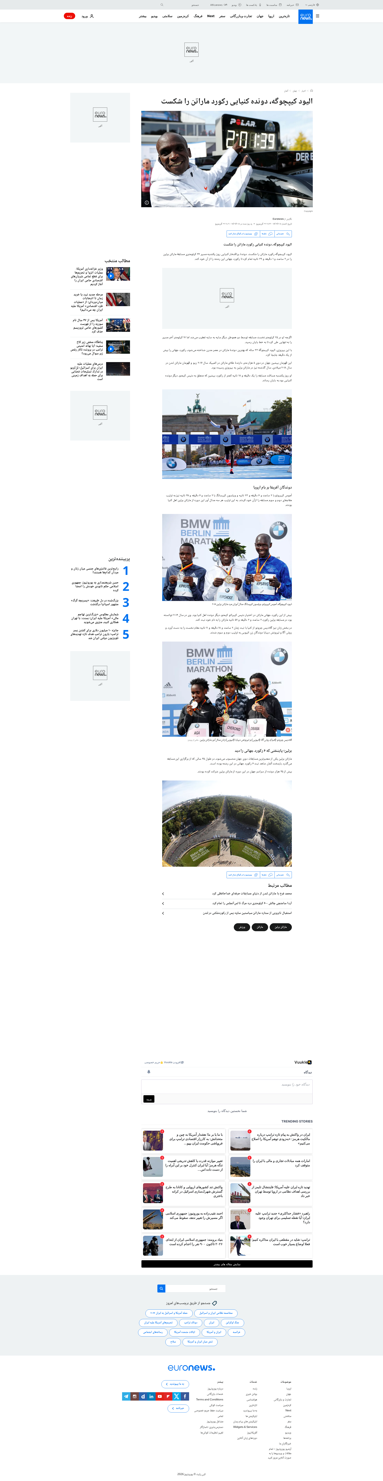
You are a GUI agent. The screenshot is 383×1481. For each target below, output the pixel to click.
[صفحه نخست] (311, 91)
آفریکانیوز (252, 1432)
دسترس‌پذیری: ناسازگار (211, 1427)
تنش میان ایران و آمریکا (200, 1342)
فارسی (311, 4)
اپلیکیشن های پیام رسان (245, 1421)
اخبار (304, 91)
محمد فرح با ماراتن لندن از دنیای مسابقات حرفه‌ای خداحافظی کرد (252, 894)
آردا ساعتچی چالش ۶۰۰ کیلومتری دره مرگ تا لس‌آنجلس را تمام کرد (252, 904)
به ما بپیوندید (250, 1410)
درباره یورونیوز (215, 1388)
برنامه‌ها (287, 1438)
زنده (69, 16)
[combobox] (182, 5)
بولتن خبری (251, 1394)
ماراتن (260, 927)
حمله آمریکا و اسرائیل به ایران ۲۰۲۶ (169, 1313)
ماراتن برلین (281, 927)
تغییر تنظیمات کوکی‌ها (211, 1432)
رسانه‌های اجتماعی (153, 1332)
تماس (220, 1416)
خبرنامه (180, 1408)
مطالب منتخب (117, 261)
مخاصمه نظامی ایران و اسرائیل (216, 1313)
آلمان (286, 91)
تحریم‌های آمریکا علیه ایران (158, 1323)
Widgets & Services (245, 1427)
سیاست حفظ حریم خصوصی (208, 1410)
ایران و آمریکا (214, 1332)
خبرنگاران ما (285, 1443)
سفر (222, 16)
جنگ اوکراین (232, 1323)
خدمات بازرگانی (215, 1394)
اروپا (271, 16)
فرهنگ (198, 16)
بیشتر (220, 1382)
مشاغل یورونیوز (215, 1421)
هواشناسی (252, 1399)
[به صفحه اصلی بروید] (305, 17)
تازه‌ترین (284, 16)
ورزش (242, 927)
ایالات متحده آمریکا (184, 1332)
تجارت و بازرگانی (241, 16)
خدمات (253, 1382)
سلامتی (167, 16)
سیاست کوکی (216, 1405)
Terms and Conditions (209, 1399)
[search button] (162, 5)
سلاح (173, 1342)
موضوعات (285, 1382)
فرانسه (236, 1332)
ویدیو (154, 16)
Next (210, 16)
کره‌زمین (183, 16)
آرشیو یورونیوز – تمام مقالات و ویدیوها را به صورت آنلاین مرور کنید (279, 1453)
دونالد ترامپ (190, 1323)
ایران (211, 1323)
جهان (260, 16)
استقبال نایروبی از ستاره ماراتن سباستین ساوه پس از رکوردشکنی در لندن (247, 913)
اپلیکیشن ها (251, 1416)
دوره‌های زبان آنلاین (247, 1438)
